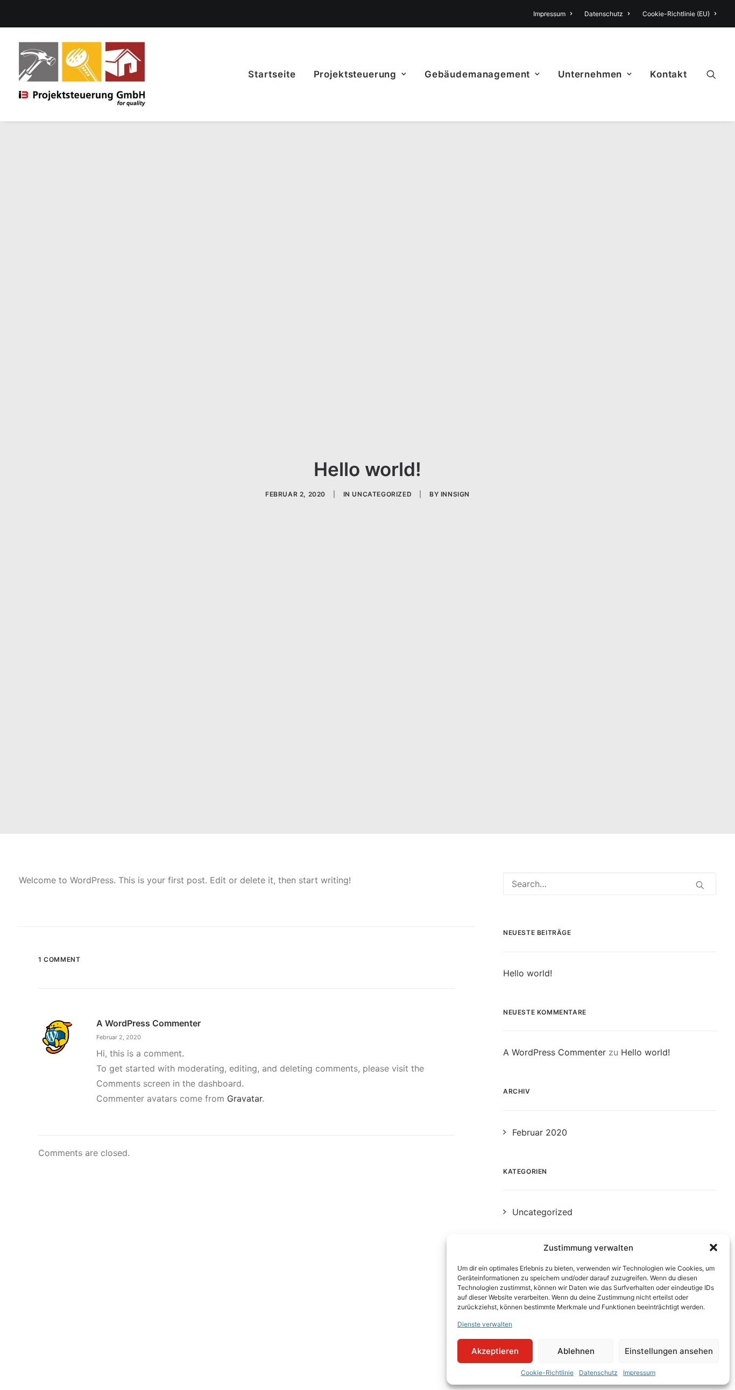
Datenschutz (598, 1372)
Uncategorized (382, 494)
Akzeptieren (495, 1351)
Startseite (272, 74)
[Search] (711, 74)
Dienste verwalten (484, 1324)
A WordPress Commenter (148, 1023)
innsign (455, 494)
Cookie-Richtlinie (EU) (676, 14)
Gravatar (244, 1098)
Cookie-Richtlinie (547, 1372)
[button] (713, 1247)
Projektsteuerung (355, 74)
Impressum (639, 1372)
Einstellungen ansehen (669, 1351)
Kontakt (668, 74)
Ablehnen (576, 1351)
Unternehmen (590, 74)
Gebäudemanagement (477, 74)
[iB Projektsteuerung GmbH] (82, 74)
